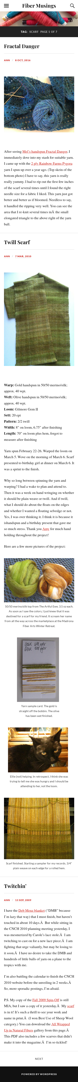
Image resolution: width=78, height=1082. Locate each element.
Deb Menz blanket (31, 910)
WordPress (48, 1074)
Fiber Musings (39, 5)
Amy (45, 528)
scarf (70, 1005)
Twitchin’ (15, 885)
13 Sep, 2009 (23, 900)
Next (39, 1058)
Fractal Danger (21, 46)
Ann (7, 60)
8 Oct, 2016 (23, 60)
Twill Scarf (17, 242)
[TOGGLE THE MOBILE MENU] (6, 5)
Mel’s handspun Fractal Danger (44, 151)
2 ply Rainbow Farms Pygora (51, 163)
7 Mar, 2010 (23, 256)
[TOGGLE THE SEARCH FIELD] (71, 5)
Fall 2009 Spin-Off (45, 999)
